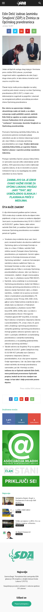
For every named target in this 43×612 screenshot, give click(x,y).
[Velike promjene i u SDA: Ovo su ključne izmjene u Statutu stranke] (8, 524)
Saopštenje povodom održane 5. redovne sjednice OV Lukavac (22, 587)
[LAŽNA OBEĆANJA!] (8, 513)
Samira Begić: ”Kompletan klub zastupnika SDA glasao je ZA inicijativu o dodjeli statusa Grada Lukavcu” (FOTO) (21, 579)
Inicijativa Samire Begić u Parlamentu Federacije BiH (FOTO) (26, 500)
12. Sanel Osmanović (23, 532)
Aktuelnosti (19, 505)
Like (8, 414)
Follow (21, 414)
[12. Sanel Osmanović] (8, 535)
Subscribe (34, 414)
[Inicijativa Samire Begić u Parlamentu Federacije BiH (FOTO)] (8, 501)
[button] (40, 3)
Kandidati (19, 534)
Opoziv (18, 512)
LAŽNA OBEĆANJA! (23, 510)
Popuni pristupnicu (21, 604)
